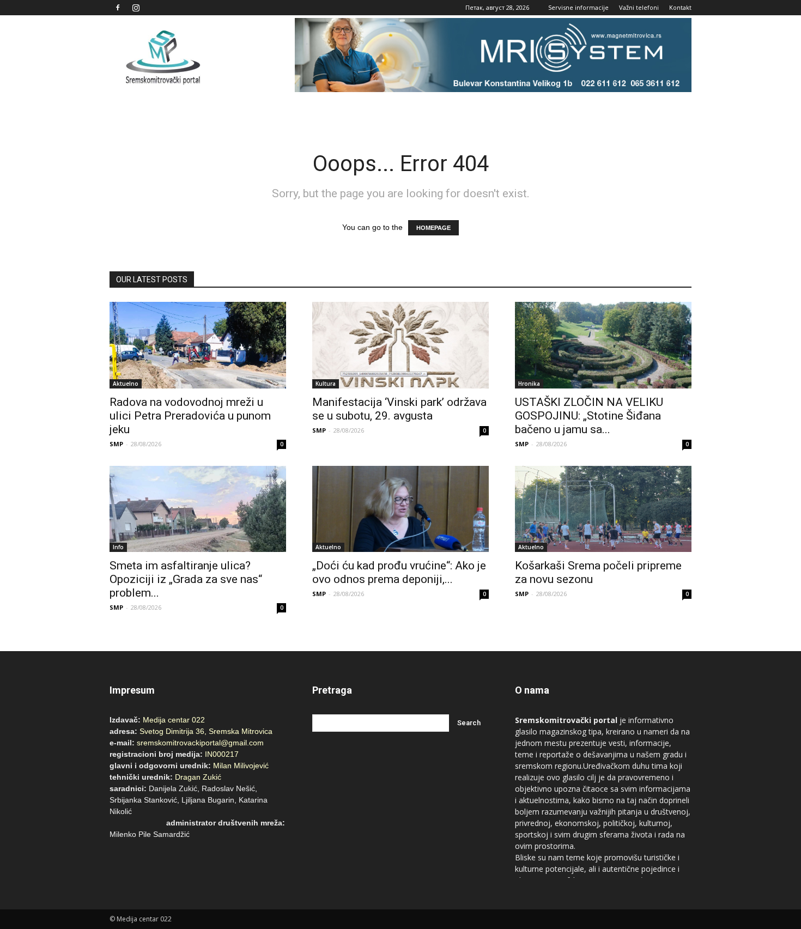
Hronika (529, 383)
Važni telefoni (639, 7)
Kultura (325, 383)
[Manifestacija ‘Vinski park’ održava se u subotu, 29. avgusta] (400, 345)
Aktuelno (125, 383)
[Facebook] (118, 7)
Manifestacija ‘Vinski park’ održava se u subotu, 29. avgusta (399, 409)
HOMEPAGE (433, 227)
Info (118, 547)
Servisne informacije (578, 7)
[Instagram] (136, 7)
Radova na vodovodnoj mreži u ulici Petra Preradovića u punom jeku (190, 416)
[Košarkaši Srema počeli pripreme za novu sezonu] (603, 509)
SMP (116, 444)
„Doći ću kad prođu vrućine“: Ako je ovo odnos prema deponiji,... (399, 572)
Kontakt (680, 7)
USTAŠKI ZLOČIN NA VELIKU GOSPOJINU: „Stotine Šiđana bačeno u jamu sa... (589, 416)
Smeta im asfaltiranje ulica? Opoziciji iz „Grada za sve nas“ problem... (186, 579)
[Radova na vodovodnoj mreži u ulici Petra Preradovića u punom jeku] (198, 345)
